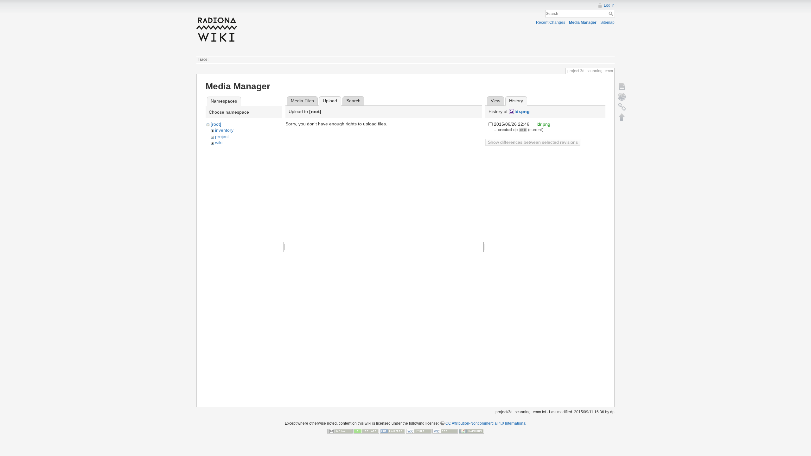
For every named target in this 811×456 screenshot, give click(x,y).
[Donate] (366, 431)
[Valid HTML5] (418, 431)
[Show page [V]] (622, 86)
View (495, 100)
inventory (224, 130)
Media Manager (583, 22)
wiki (218, 142)
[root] (216, 124)
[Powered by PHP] (392, 431)
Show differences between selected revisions (533, 142)
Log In (609, 5)
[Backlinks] (622, 107)
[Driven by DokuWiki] (471, 431)
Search (612, 13)
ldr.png (522, 111)
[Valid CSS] (445, 431)
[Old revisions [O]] (622, 97)
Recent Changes (550, 22)
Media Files (302, 100)
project (222, 136)
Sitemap (607, 22)
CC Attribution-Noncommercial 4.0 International (486, 423)
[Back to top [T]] (622, 117)
